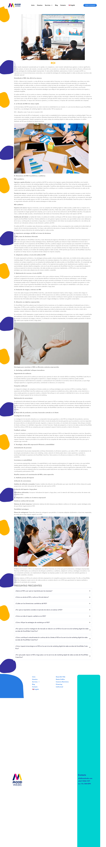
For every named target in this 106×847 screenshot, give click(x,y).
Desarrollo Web (60, 677)
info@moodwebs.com (85, 778)
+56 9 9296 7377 (84, 781)
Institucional (59, 687)
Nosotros (39, 5)
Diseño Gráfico (60, 679)
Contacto (63, 5)
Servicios (47, 5)
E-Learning (59, 684)
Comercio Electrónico (62, 682)
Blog (56, 5)
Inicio (32, 5)
